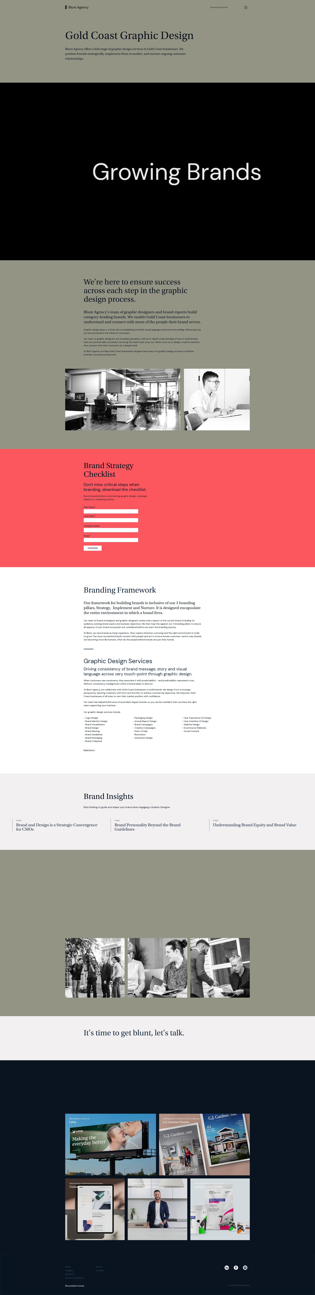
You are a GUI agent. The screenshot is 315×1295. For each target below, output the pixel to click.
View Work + (90, 1099)
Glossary (69, 1274)
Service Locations (74, 1278)
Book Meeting (96, 1044)
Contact (100, 1270)
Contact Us (124, 1044)
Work (68, 1267)
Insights (69, 1270)
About (99, 1267)
